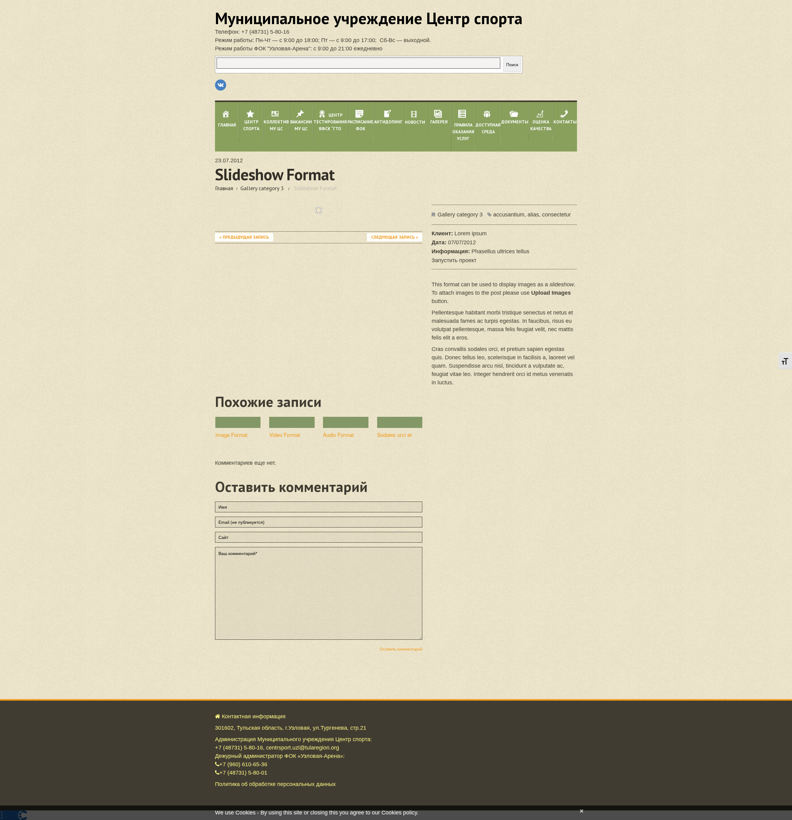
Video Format (284, 434)
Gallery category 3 (262, 188)
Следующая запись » (394, 237)
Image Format (231, 434)
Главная (224, 188)
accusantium (508, 214)
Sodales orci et (394, 434)
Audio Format (338, 434)
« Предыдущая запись (244, 237)
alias (533, 214)
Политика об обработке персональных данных (275, 784)
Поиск (512, 64)
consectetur (556, 214)
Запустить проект (454, 260)
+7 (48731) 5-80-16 (265, 32)
